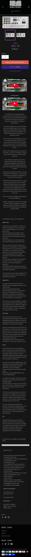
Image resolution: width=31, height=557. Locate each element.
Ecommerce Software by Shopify (19, 549)
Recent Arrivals (6, 536)
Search (4, 533)
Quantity (4, 53)
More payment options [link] (15, 71)
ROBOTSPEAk (8, 549)
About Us (4, 531)
